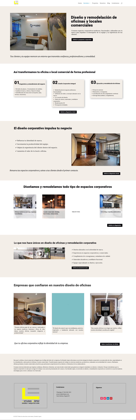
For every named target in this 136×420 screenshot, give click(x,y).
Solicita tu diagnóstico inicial (68, 112)
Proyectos (95, 3)
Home (80, 3)
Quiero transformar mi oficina (109, 344)
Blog (108, 3)
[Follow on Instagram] (101, 398)
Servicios (86, 3)
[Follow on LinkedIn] (108, 398)
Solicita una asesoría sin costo (80, 267)
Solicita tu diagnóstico (114, 225)
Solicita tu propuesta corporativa (82, 39)
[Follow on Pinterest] (111, 398)
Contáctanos (115, 3)
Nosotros (103, 3)
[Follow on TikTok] (104, 398)
